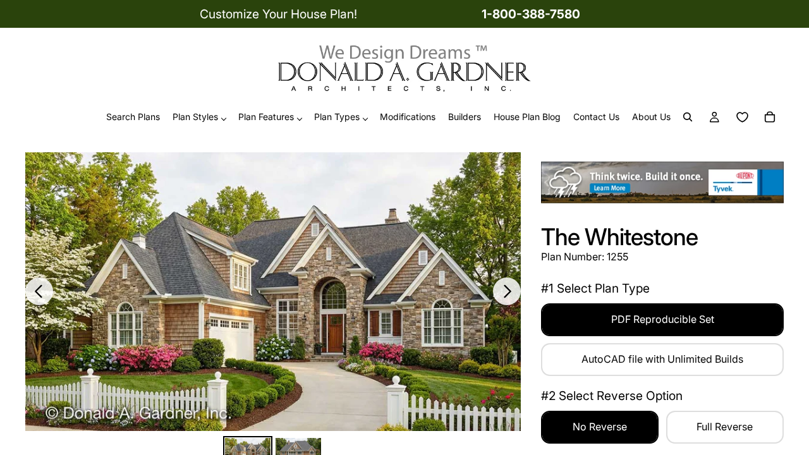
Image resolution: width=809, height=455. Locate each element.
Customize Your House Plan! (278, 13)
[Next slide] (507, 291)
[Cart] (770, 117)
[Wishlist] (742, 117)
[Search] (688, 117)
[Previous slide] (39, 291)
